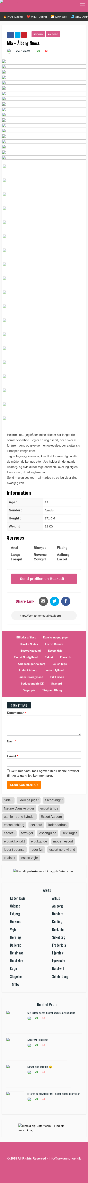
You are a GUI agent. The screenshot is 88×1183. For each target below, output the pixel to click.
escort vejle (29, 858)
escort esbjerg (14, 825)
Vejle (13, 929)
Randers (57, 913)
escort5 (9, 833)
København (17, 898)
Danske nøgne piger (56, 637)
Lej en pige (60, 663)
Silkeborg (58, 937)
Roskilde (58, 929)
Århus (56, 898)
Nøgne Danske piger (19, 808)
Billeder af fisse (26, 637)
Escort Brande (54, 644)
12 (45, 50)
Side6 (8, 800)
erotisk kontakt (14, 841)
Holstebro (17, 960)
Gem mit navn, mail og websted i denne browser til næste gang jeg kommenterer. (43, 773)
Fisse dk (65, 657)
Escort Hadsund (30, 650)
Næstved (58, 968)
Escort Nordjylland (26, 657)
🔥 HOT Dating (13, 16)
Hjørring (57, 953)
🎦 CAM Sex (59, 16)
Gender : (15, 510)
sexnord (36, 825)
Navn (11, 741)
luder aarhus (57, 825)
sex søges (69, 833)
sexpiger (27, 833)
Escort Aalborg (51, 816)
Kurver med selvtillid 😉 (39, 1067)
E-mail (12, 756)
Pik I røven (57, 677)
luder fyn (37, 849)
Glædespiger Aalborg (31, 663)
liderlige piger (28, 800)
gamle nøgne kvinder (19, 816)
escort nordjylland (62, 849)
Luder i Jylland (54, 670)
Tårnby (14, 984)
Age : (13, 502)
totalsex (9, 858)
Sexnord (56, 683)
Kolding (57, 921)
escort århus (49, 808)
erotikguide (39, 841)
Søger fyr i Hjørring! (37, 1040)
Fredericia (59, 945)
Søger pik (29, 690)
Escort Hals (55, 650)
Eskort (49, 657)
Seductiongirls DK (32, 683)
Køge (13, 968)
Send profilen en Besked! (42, 579)
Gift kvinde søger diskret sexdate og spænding (51, 1013)
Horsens (15, 921)
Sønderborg (60, 976)
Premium (38, 34)
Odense (15, 906)
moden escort (63, 841)
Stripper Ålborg (52, 690)
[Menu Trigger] (82, 5)
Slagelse (16, 976)
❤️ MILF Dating (37, 16)
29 (38, 50)
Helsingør (16, 953)
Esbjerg (15, 913)
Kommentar (16, 712)
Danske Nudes (29, 644)
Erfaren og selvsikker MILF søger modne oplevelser (53, 1094)
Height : (15, 518)
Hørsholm (58, 960)
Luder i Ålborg (28, 670)
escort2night (53, 800)
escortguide (47, 833)
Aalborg (53, 34)
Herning (15, 937)
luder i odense (14, 849)
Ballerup (15, 945)
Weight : (15, 526)
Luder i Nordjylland (31, 677)
